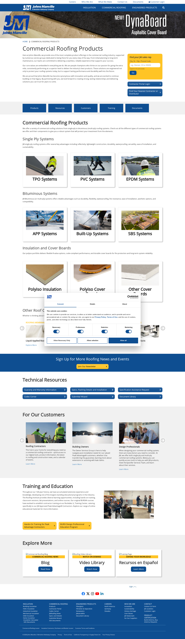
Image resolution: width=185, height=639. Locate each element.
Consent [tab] (60, 304)
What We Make (105, 2)
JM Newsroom (129, 616)
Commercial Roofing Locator (31, 628)
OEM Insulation (28, 616)
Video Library (91, 562)
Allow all (123, 340)
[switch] (80, 331)
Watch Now (92, 569)
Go (133, 72)
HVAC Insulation (28, 609)
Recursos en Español (138, 562)
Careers (72, 2)
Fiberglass (79, 606)
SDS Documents (29, 622)
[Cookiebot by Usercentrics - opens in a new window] (129, 297)
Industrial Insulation (30, 611)
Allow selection (92, 340)
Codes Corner (54, 611)
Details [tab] (92, 304)
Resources (60, 108)
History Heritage (130, 611)
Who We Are (87, 2)
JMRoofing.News (55, 613)
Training (111, 108)
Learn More (30, 464)
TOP (131, 587)
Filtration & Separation (84, 609)
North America (109, 606)
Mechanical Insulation (31, 613)
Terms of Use (68, 635)
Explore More (31, 345)
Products (34, 108)
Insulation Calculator (30, 620)
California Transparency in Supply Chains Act (87, 635)
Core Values (128, 613)
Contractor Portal (55, 609)
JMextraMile (80, 613)
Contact (148, 604)
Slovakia (107, 611)
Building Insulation (30, 606)
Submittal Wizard (55, 618)
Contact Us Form (150, 606)
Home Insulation (29, 618)
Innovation (128, 606)
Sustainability (129, 609)
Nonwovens (80, 611)
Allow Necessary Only (62, 340)
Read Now (45, 569)
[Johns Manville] (39, 7)
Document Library (82, 616)
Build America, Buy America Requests (151, 621)
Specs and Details (55, 616)
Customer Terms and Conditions (85, 628)
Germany (107, 609)
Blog (45, 562)
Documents (138, 2)
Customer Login (157, 2)
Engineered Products (86, 604)
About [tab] (124, 304)
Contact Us (122, 2)
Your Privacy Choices (108, 635)
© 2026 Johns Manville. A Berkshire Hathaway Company (39, 635)
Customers (86, 108)
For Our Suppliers (130, 618)
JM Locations (148, 609)
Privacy (60, 635)
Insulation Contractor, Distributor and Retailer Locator (57, 628)
